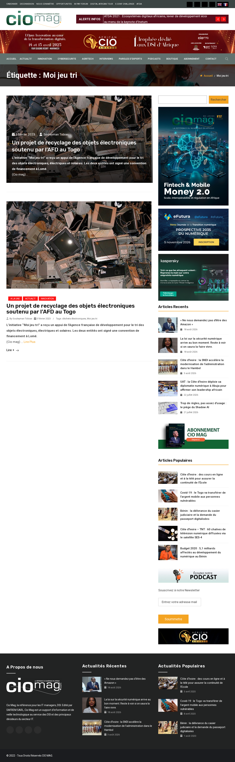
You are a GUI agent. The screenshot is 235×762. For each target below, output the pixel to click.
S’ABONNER (11, 4)
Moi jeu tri (92, 318)
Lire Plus (29, 342)
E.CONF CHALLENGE (124, 4)
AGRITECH (87, 58)
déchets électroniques (74, 318)
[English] (220, 4)
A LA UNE (15, 298)
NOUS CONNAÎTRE (45, 4)
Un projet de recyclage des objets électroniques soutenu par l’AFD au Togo (70, 309)
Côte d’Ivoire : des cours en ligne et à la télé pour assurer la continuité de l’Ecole (201, 478)
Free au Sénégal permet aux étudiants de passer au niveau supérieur (150, 16)
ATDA (139, 4)
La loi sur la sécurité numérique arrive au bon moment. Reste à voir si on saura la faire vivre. (203, 342)
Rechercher (218, 99)
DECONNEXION (27, 4)
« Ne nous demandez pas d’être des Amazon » (203, 322)
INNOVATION (45, 58)
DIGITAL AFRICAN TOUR (101, 4)
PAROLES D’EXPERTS (130, 58)
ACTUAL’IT (26, 58)
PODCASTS (154, 58)
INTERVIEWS (106, 58)
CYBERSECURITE (67, 58)
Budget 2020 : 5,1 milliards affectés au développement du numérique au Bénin (200, 552)
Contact (210, 58)
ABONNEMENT (192, 58)
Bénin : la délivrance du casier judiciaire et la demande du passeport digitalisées (200, 515)
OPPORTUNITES (64, 4)
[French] (226, 4)
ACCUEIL (11, 58)
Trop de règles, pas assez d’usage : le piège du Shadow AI (203, 405)
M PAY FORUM (81, 4)
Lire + (10, 350)
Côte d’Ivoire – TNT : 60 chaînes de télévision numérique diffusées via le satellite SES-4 (203, 533)
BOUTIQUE (172, 58)
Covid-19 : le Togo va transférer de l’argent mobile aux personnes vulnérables (203, 496)
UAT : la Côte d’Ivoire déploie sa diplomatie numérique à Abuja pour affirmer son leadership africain (203, 385)
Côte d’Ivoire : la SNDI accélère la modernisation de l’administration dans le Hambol (202, 364)
